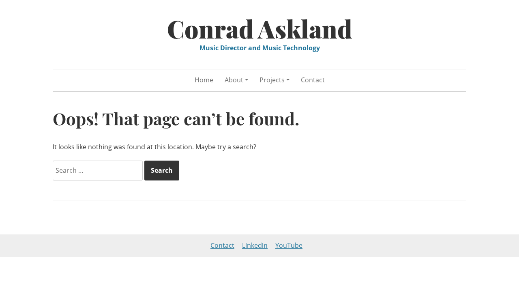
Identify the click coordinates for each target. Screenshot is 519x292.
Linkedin (255, 245)
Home (204, 79)
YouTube (288, 245)
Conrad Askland (259, 28)
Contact (313, 79)
